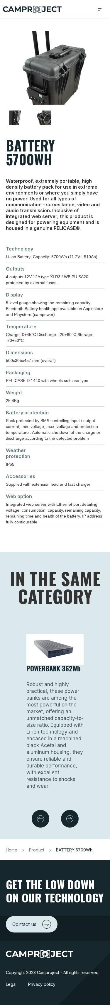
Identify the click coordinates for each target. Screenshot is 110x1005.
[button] (100, 9)
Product (36, 849)
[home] (32, 9)
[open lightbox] (55, 69)
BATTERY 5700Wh (74, 849)
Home (11, 849)
